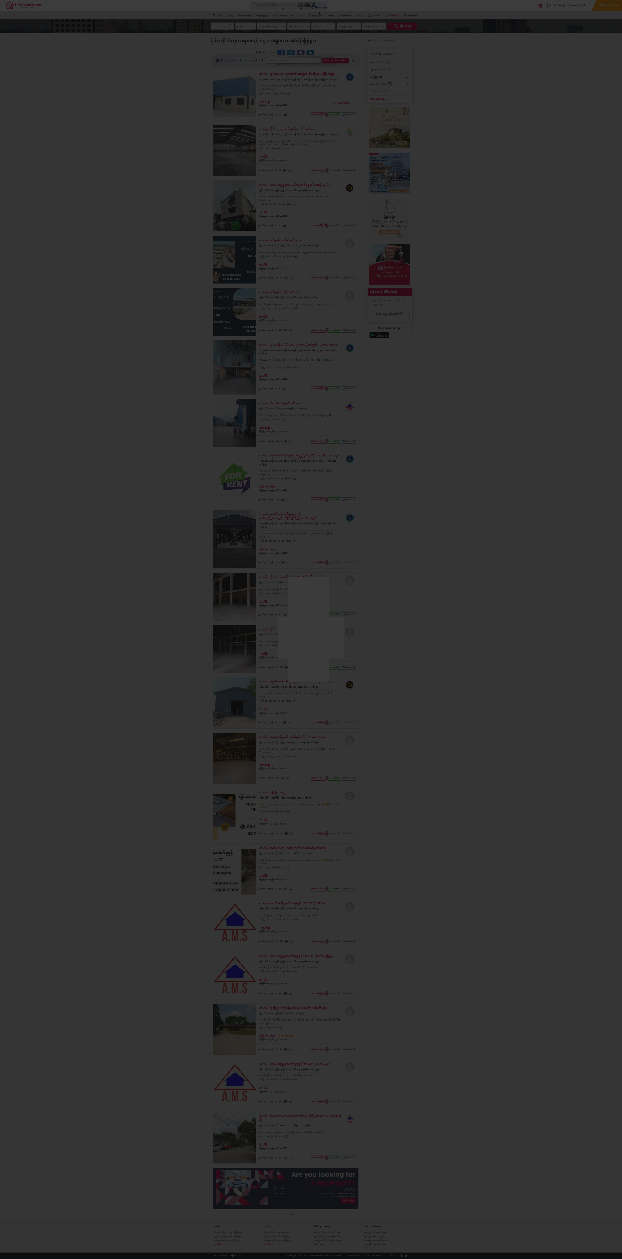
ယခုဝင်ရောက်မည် (311, 666)
